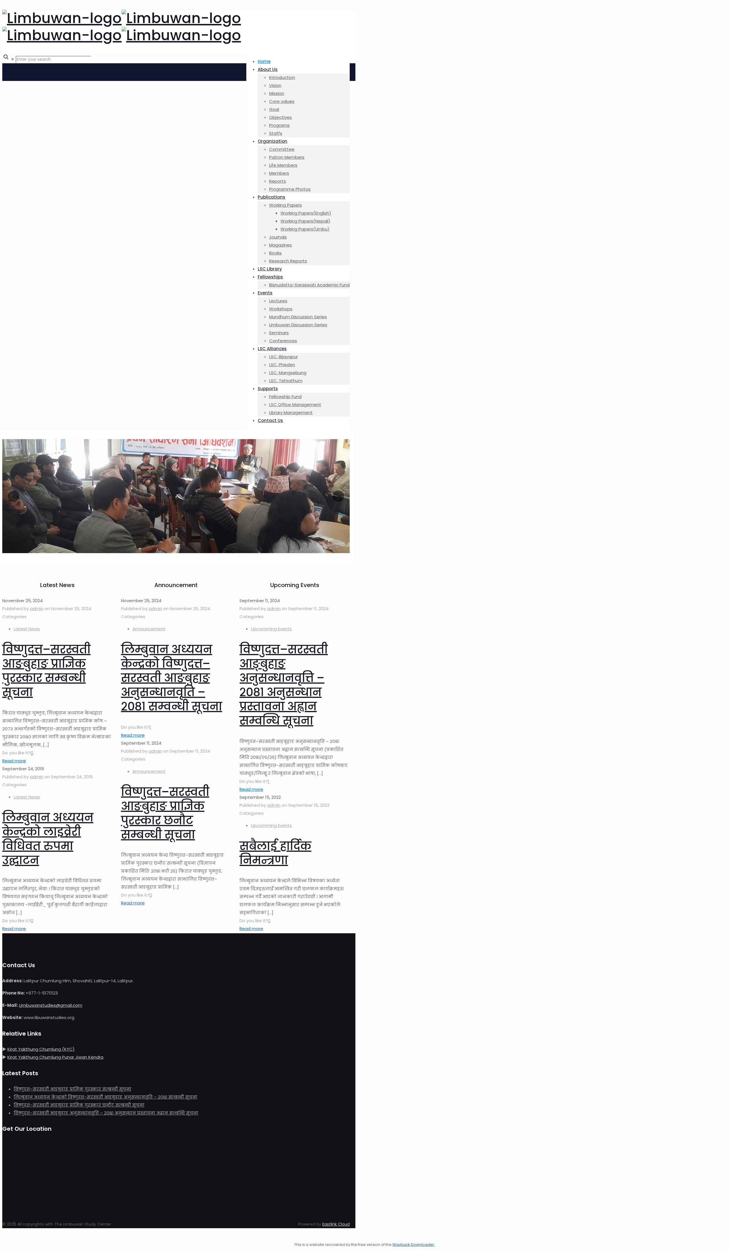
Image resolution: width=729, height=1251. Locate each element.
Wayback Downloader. (413, 1244)
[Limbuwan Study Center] (121, 27)
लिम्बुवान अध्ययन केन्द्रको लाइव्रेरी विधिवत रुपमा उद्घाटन (47, 839)
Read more (14, 761)
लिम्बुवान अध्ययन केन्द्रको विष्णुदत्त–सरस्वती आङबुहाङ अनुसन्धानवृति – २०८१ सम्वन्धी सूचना (171, 677)
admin (36, 609)
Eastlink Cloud (336, 1224)
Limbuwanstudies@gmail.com (50, 1005)
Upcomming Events (271, 629)
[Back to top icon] (8, 1236)
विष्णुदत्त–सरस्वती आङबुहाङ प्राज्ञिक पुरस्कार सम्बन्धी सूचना (46, 670)
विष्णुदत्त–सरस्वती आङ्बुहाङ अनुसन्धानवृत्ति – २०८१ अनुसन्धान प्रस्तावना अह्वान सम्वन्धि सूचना (283, 685)
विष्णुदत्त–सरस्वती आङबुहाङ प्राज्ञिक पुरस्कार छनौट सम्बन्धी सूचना (165, 813)
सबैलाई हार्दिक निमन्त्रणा (275, 853)
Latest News (27, 629)
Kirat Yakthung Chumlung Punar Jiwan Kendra (55, 1057)
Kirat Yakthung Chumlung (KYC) (41, 1049)
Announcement (148, 629)
